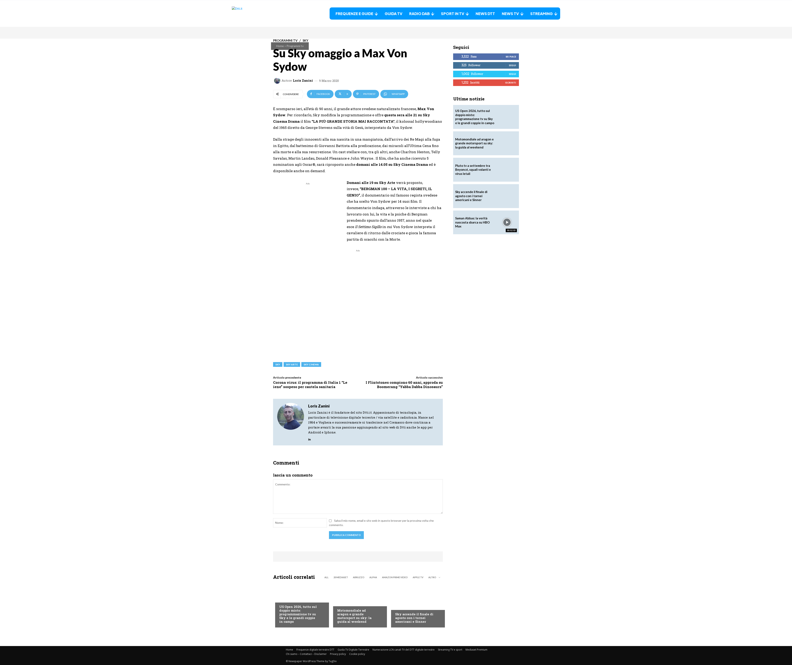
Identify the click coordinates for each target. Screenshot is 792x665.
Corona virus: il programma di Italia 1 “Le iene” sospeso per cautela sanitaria (310, 384)
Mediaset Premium (476, 649)
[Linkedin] (309, 438)
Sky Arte (292, 364)
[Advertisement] (307, 215)
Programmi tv (295, 46)
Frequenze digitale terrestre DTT (315, 649)
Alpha (373, 577)
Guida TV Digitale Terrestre (353, 649)
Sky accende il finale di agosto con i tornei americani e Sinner (414, 618)
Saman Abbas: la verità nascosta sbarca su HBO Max (472, 222)
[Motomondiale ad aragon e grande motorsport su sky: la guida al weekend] (358, 604)
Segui (512, 65)
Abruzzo (358, 577)
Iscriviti (510, 82)
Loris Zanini (303, 80)
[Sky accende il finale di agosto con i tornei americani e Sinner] (416, 604)
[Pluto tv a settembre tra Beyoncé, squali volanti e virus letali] (507, 170)
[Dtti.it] (257, 13)
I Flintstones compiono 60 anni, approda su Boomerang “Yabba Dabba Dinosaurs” (404, 384)
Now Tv (284, 598)
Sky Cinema (311, 364)
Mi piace (511, 56)
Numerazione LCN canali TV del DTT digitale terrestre (403, 649)
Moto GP (343, 602)
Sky (277, 364)
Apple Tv (418, 577)
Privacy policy (338, 654)
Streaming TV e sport (450, 649)
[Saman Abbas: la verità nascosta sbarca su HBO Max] (507, 222)
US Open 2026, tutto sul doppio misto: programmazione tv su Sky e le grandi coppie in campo (298, 614)
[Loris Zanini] (278, 81)
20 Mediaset (341, 577)
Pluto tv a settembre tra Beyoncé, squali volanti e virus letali (473, 169)
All (326, 577)
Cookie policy (357, 654)
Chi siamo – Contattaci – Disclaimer (306, 654)
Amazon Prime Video (395, 577)
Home (280, 46)
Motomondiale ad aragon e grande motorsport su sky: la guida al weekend (354, 616)
